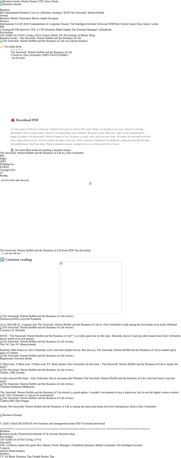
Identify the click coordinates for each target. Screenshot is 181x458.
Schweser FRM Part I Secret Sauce (116, 23)
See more (20, 150)
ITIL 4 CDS (38, 29)
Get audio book (13, 46)
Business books (8, 38)
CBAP (66, 12)
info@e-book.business (12, 450)
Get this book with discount (15, 180)
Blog (92, 35)
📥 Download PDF (25, 120)
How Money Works (48, 445)
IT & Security (50, 433)
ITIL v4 (4, 445)
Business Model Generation (15, 18)
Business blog (67, 433)
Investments (35, 433)
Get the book (18, 58)
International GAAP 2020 (14, 23)
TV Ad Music (8, 456)
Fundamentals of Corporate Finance (49, 23)
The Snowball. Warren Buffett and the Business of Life (50, 38)
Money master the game (45, 18)
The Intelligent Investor (83, 23)
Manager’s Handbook (72, 445)
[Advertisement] (81, 90)
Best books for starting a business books (48, 150)
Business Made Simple (58, 29)
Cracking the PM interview (15, 29)
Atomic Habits (50, 35)
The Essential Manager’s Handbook (91, 29)
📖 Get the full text (11, 253)
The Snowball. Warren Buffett (87, 12)
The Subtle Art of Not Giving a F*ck (20, 439)
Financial (23, 433)
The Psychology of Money (74, 35)
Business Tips (24, 456)
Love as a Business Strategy (46, 12)
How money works (147, 23)
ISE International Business (15, 12)
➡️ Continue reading (16, 259)
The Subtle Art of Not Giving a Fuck (20, 35)
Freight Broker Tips (43, 456)
